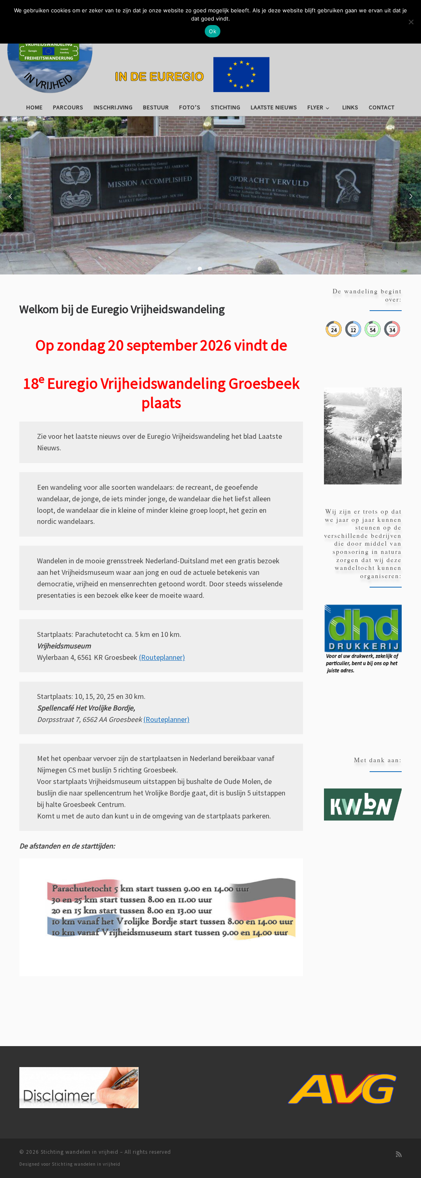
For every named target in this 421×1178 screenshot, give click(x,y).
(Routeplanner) (162, 657)
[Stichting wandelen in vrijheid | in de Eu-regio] (210, 49)
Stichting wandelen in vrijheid (79, 1151)
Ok (212, 31)
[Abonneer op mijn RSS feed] (399, 1154)
